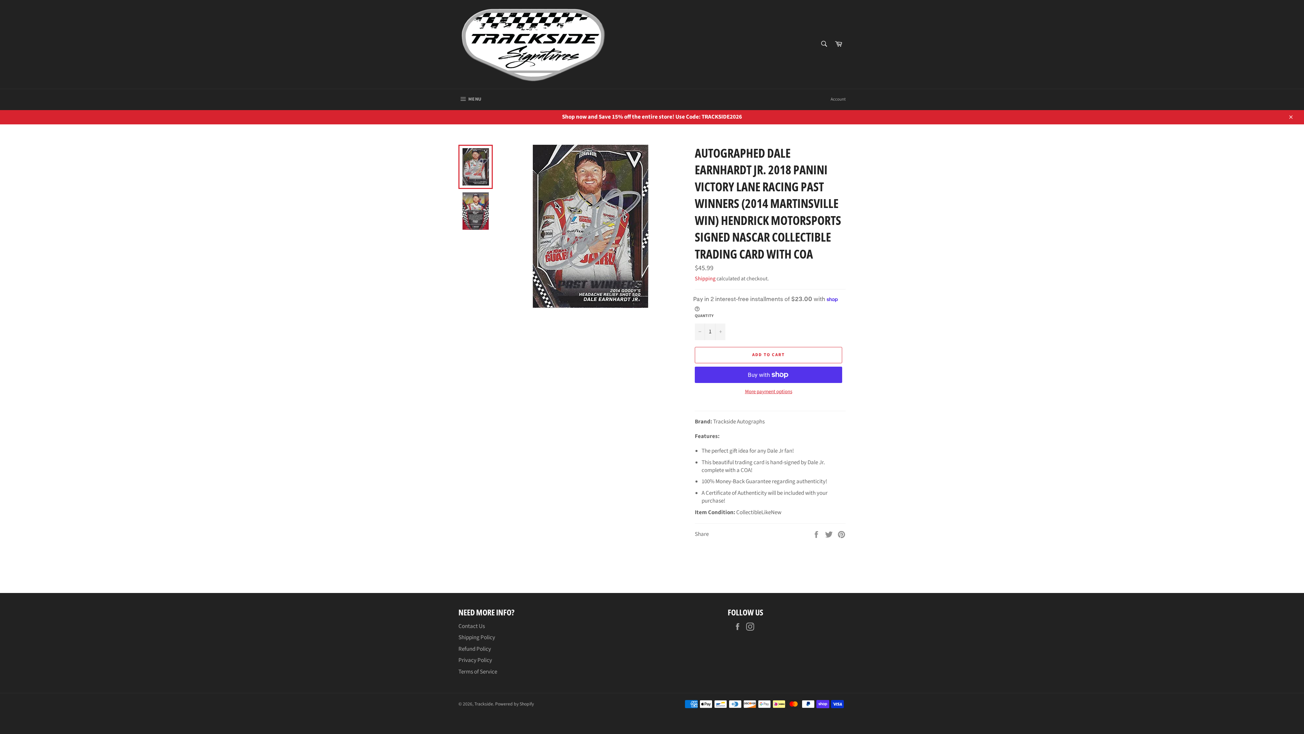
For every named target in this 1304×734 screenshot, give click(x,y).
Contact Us (471, 626)
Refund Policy (474, 649)
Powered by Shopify (514, 704)
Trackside (483, 704)
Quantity (704, 316)
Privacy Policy (475, 660)
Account (838, 99)
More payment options (768, 391)
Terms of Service (477, 672)
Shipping (705, 278)
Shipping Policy (476, 637)
